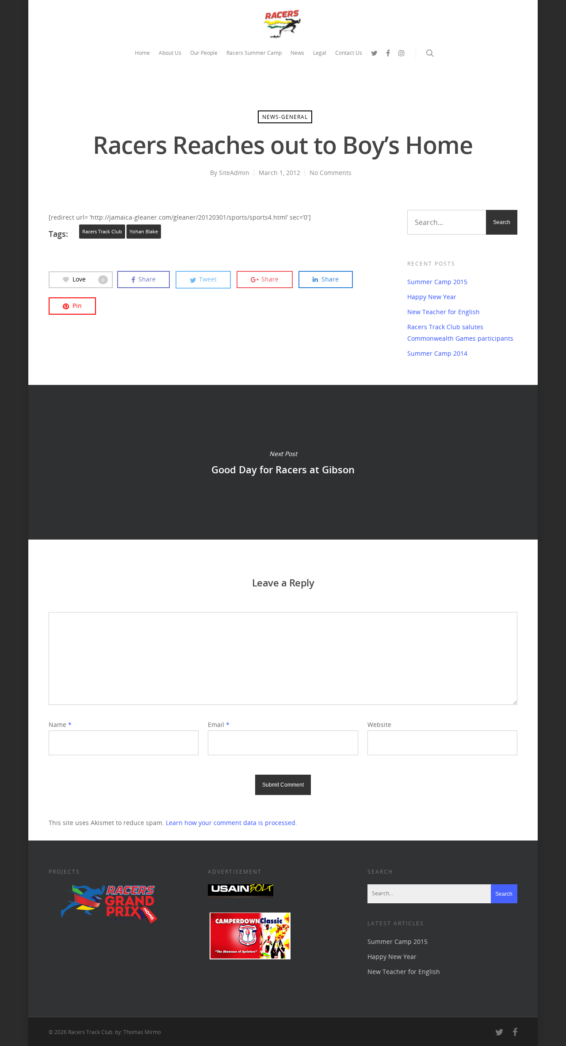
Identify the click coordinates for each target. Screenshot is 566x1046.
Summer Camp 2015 (437, 282)
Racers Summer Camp (254, 53)
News (297, 53)
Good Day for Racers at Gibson (283, 462)
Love (88, 279)
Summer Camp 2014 (437, 353)
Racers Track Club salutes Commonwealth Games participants (460, 332)
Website (379, 724)
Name (60, 724)
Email (218, 724)
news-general (285, 117)
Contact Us (348, 53)
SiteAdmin (234, 172)
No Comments (331, 172)
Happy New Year (431, 297)
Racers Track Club (102, 231)
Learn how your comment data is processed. (231, 822)
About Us (170, 53)
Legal (319, 53)
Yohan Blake (144, 231)
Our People (204, 53)
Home (142, 53)
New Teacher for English (443, 312)
